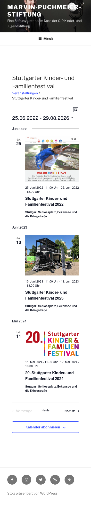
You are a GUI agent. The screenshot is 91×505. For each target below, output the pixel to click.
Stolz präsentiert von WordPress (32, 493)
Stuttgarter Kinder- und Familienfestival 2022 (46, 201)
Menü (48, 39)
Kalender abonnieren (42, 427)
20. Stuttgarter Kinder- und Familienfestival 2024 (49, 375)
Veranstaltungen (25, 93)
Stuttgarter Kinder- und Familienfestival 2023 (46, 295)
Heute (45, 410)
